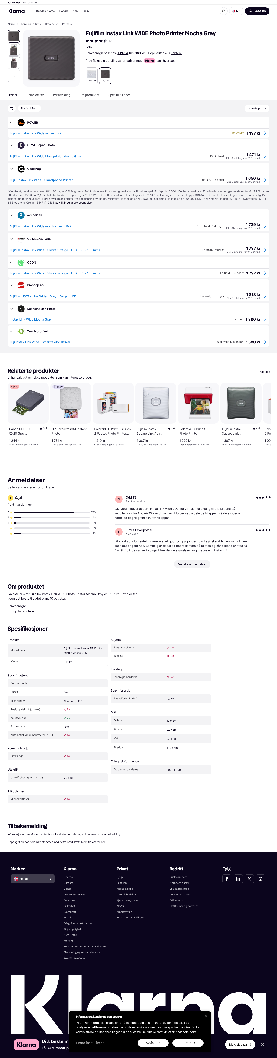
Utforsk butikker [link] (126, 894)
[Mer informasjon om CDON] (11, 262)
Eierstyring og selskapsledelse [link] (82, 952)
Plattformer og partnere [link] (183, 906)
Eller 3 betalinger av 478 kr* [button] (151, 444)
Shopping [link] (25, 24)
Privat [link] (122, 869)
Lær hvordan (165, 60)
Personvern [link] (71, 900)
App (75, 11)
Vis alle (265, 372)
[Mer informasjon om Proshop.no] (11, 285)
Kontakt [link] (68, 940)
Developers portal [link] (180, 894)
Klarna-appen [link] (125, 888)
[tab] (13, 95)
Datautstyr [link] (51, 24)
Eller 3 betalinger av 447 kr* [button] (194, 444)
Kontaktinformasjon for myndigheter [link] (86, 946)
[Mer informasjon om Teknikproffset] (11, 331)
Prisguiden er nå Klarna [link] (78, 923)
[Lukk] (206, 1016)
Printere (176, 53)
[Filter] (12, 108)
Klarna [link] (11, 24)
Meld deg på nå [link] (240, 1044)
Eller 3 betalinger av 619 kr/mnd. (243, 251)
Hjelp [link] (120, 877)
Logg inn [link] (122, 883)
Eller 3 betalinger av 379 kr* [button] (109, 444)
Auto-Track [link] (70, 934)
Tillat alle (188, 1043)
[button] (236, 11)
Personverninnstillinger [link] (131, 917)
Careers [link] (68, 883)
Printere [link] (67, 24)
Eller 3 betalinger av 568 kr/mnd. (243, 181)
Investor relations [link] (74, 958)
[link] (226, 878)
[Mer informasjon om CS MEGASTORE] (11, 239)
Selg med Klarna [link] (179, 888)
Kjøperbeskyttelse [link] (128, 900)
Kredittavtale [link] (124, 912)
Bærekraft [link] (70, 912)
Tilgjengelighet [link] (72, 929)
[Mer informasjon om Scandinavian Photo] (11, 309)
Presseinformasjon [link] (75, 894)
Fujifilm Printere (23, 611)
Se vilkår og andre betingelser (74, 202)
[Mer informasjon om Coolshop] (11, 169)
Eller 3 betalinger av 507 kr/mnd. (243, 158)
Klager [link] (120, 906)
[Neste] (264, 414)
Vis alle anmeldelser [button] (192, 564)
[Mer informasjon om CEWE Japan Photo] (11, 145)
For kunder (14, 2)
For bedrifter (30, 2)
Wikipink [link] (69, 917)
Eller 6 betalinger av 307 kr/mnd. (243, 228)
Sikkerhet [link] (69, 906)
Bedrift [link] (176, 869)
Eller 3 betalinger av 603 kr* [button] (66, 444)
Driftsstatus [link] (176, 900)
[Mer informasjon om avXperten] (11, 215)
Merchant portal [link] (179, 883)
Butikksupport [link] (178, 877)
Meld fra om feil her (93, 842)
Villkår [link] (67, 888)
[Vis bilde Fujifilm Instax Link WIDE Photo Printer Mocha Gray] (14, 36)
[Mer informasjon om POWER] (11, 122)
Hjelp (85, 11)
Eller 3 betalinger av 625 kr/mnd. (243, 298)
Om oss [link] (68, 877)
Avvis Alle (153, 1043)
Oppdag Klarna (45, 11)
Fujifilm (67, 662)
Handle (63, 11)
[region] (140, 1031)
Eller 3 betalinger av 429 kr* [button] (23, 444)
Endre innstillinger (90, 1043)
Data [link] (38, 24)
